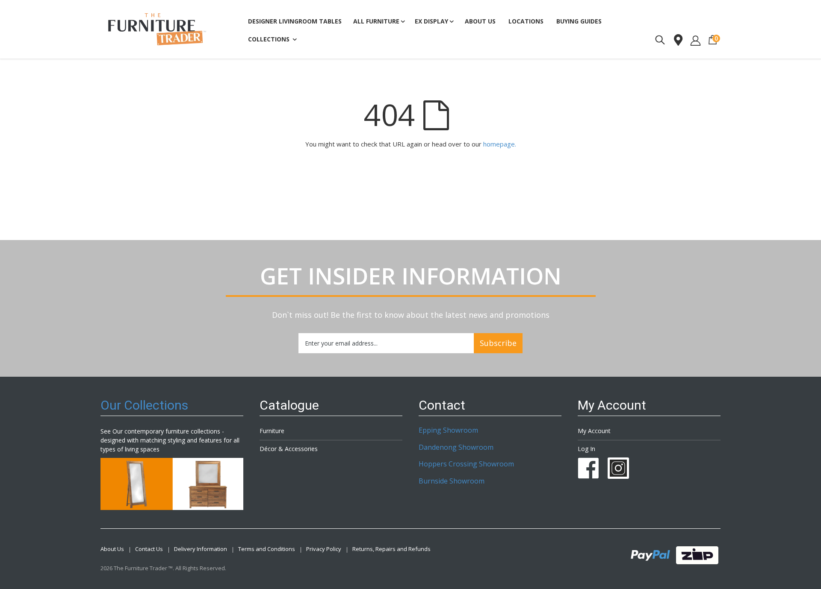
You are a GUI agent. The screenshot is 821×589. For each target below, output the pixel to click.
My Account (594, 431)
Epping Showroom (448, 430)
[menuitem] (579, 21)
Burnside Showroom (451, 481)
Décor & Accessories (289, 449)
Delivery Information (200, 549)
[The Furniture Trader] (157, 29)
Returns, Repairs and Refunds (391, 549)
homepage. (499, 144)
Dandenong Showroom (456, 447)
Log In (586, 449)
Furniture (272, 431)
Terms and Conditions (266, 549)
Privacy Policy (323, 549)
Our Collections (144, 405)
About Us (112, 549)
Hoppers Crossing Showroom (466, 464)
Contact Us (149, 549)
